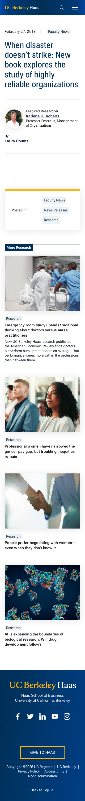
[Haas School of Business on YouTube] (55, 716)
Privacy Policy (29, 771)
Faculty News (58, 32)
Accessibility (54, 771)
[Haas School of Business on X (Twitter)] (30, 716)
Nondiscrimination (42, 776)
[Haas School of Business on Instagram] (67, 716)
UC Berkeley (67, 767)
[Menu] (75, 7)
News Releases (56, 210)
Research (51, 220)
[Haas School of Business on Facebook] (18, 716)
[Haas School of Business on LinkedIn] (42, 716)
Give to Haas (42, 752)
